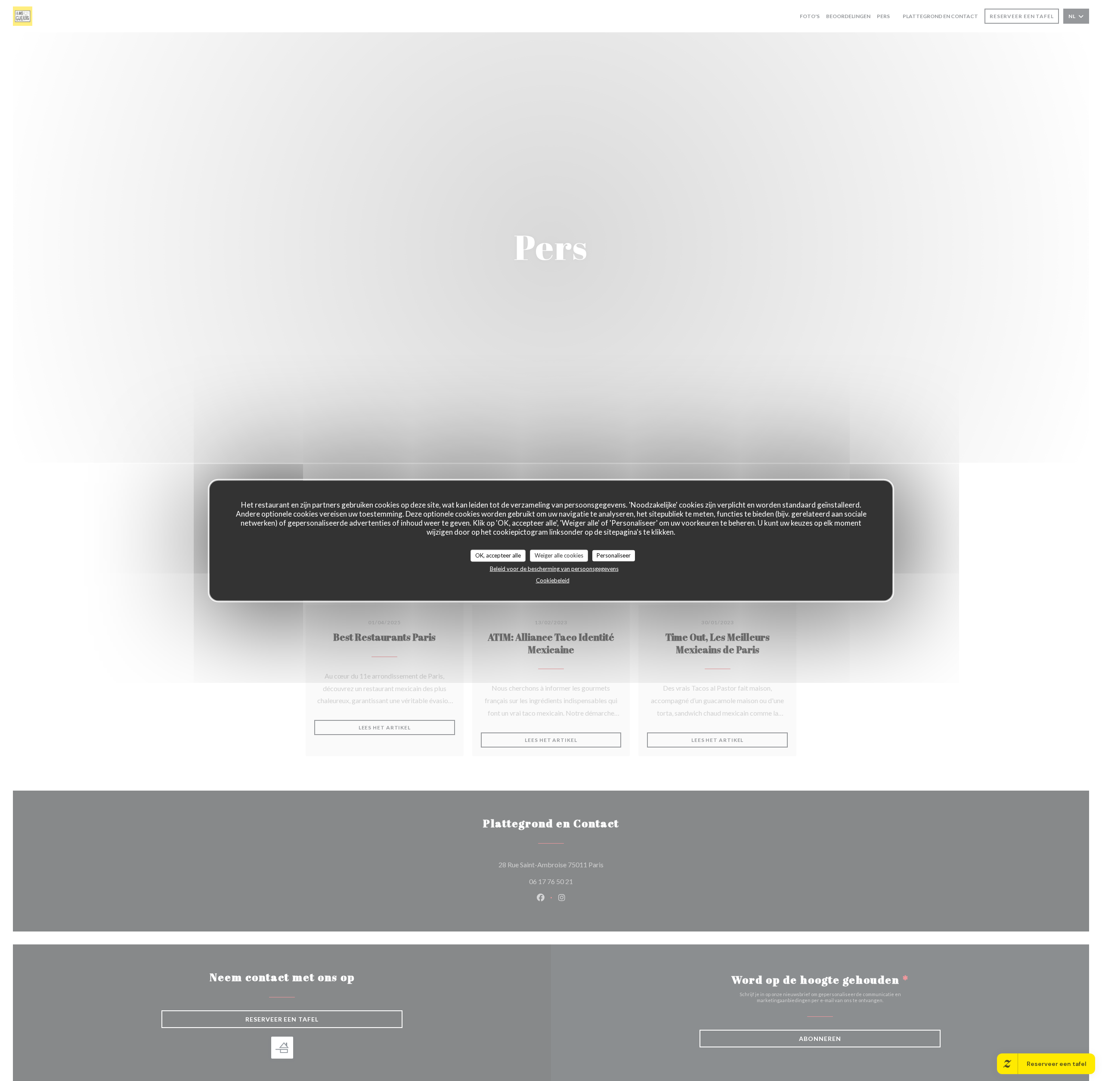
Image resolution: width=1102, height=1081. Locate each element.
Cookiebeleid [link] (553, 579)
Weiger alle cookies (559, 554)
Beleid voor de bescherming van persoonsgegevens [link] (554, 568)
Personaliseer (614, 554)
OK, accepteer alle (498, 554)
